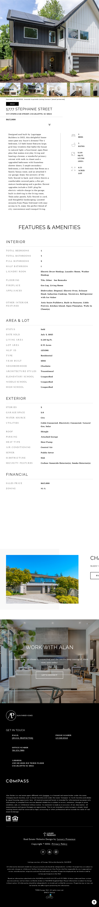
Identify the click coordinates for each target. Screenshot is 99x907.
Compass (46, 795)
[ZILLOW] (49, 851)
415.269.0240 (62, 738)
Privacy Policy (59, 844)
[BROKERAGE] (56, 851)
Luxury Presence (66, 839)
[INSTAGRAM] (43, 851)
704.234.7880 (18, 750)
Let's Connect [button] (49, 675)
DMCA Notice (49, 892)
